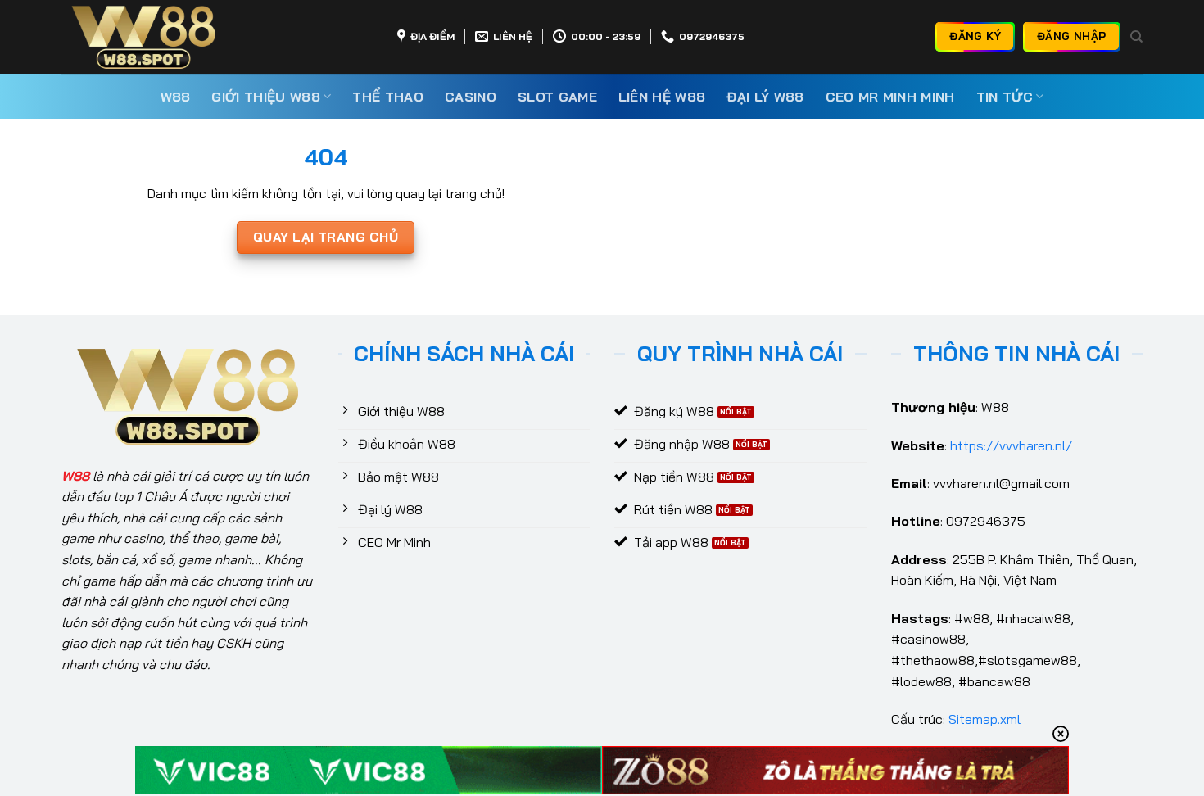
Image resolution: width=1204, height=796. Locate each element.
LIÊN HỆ (512, 36)
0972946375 (712, 36)
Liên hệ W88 (662, 96)
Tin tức (1004, 96)
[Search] (1136, 36)
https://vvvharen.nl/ (1011, 445)
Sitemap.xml (984, 719)
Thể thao (387, 96)
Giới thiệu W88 (265, 96)
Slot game (557, 96)
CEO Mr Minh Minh (890, 96)
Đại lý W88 (764, 96)
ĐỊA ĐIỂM (432, 36)
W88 (176, 96)
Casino (470, 96)
